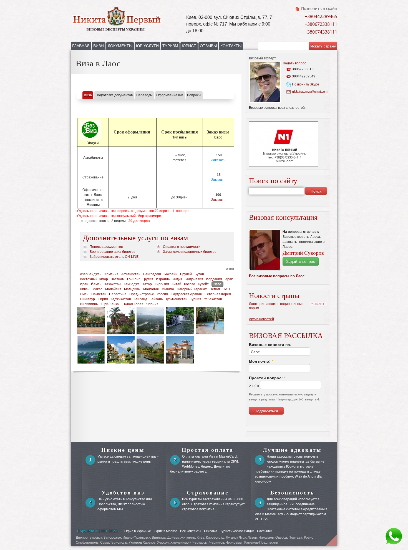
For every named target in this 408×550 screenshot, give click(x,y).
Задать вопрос (294, 63)
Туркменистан (176, 299)
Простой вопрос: (267, 378)
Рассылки (264, 531)
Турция (195, 299)
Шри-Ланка (110, 304)
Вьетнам (117, 279)
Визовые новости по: (270, 344)
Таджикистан (121, 299)
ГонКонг (133, 279)
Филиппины (89, 304)
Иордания (214, 279)
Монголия (151, 289)
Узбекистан (213, 299)
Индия (177, 279)
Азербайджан (91, 274)
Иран (84, 284)
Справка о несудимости (181, 247)
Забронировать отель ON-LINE (114, 257)
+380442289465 (321, 16)
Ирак (229, 279)
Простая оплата (207, 450)
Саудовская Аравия (186, 294)
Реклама (210, 531)
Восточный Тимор (94, 279)
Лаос (217, 284)
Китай (176, 284)
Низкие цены (123, 450)
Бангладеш (152, 274)
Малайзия (113, 289)
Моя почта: (261, 361)
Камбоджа (132, 284)
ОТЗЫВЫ (208, 46)
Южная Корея (132, 304)
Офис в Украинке (137, 531)
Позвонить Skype (305, 84)
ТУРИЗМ (170, 46)
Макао (97, 289)
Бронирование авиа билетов (112, 252)
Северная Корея (218, 294)
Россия (162, 294)
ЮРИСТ (189, 46)
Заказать (218, 160)
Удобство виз (123, 493)
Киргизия (162, 284)
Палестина (118, 294)
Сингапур (87, 299)
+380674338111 (321, 32)
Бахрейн (170, 274)
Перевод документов (106, 247)
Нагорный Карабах (192, 289)
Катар (147, 284)
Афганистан (130, 274)
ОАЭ (226, 289)
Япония (152, 304)
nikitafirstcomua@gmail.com (309, 92)
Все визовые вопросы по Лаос (276, 276)
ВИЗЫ (98, 46)
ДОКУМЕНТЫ (120, 46)
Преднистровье (141, 294)
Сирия (103, 299)
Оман (84, 294)
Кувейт (203, 284)
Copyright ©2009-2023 (97, 531)
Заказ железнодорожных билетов (189, 252)
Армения (111, 274)
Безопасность (292, 493)
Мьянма (168, 289)
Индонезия (194, 279)
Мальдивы (132, 289)
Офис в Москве (165, 531)
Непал (215, 289)
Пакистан (98, 294)
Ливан (85, 289)
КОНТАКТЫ (230, 46)
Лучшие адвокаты (292, 450)
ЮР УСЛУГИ (147, 46)
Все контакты (190, 531)
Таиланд (140, 299)
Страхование (208, 493)
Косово (189, 284)
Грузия (147, 279)
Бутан (199, 274)
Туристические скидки (237, 531)
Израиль (163, 279)
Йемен (96, 284)
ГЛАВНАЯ (81, 46)
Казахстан (112, 284)
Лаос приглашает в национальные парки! (276, 306)
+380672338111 (321, 24)
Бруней (186, 274)
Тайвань (156, 299)
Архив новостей (261, 319)
